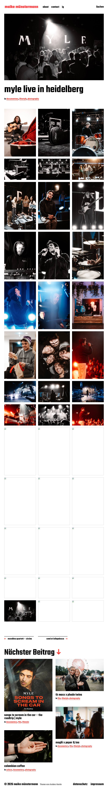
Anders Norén (56, 784)
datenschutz (80, 784)
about (46, 7)
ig (63, 7)
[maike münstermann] (21, 7)
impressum (97, 784)
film (19, 722)
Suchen (100, 7)
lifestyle (23, 99)
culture (9, 770)
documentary (12, 99)
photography (33, 99)
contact (55, 7)
